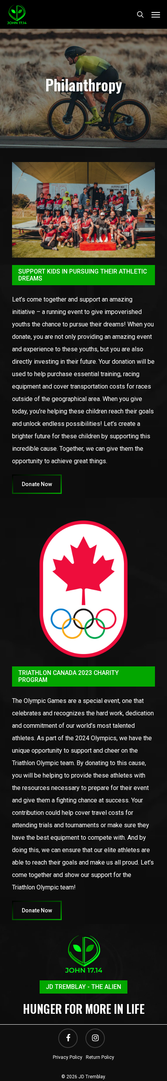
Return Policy (100, 1057)
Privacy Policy (67, 1057)
